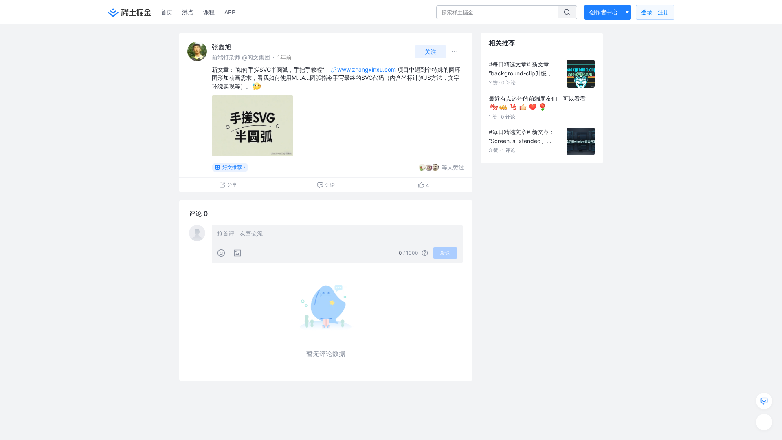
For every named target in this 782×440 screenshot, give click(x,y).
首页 (166, 12)
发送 (445, 253)
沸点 (187, 12)
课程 (209, 12)
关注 (430, 51)
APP (229, 12)
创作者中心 (603, 12)
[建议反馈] (764, 401)
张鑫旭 (221, 47)
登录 (655, 12)
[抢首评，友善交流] (337, 234)
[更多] (764, 422)
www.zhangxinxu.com (366, 69)
